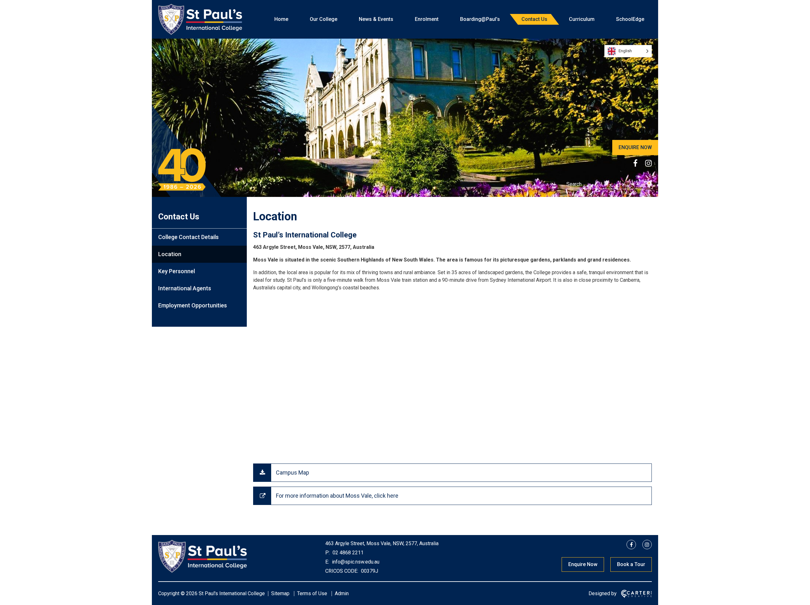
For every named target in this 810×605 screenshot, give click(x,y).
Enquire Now (582, 564)
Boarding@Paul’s (480, 19)
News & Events (376, 19)
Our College (323, 19)
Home (281, 19)
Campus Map (292, 472)
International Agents (184, 288)
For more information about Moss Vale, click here (337, 495)
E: (327, 562)
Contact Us (534, 19)
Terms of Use (312, 593)
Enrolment (427, 19)
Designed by (603, 593)
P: (327, 553)
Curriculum (582, 19)
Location (169, 254)
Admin (342, 593)
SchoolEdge (630, 19)
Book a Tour (631, 564)
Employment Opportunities (192, 305)
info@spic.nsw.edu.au (355, 562)
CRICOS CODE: (341, 571)
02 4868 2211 (347, 553)
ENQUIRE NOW (635, 147)
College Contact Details (188, 237)
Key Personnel (176, 271)
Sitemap (280, 593)
